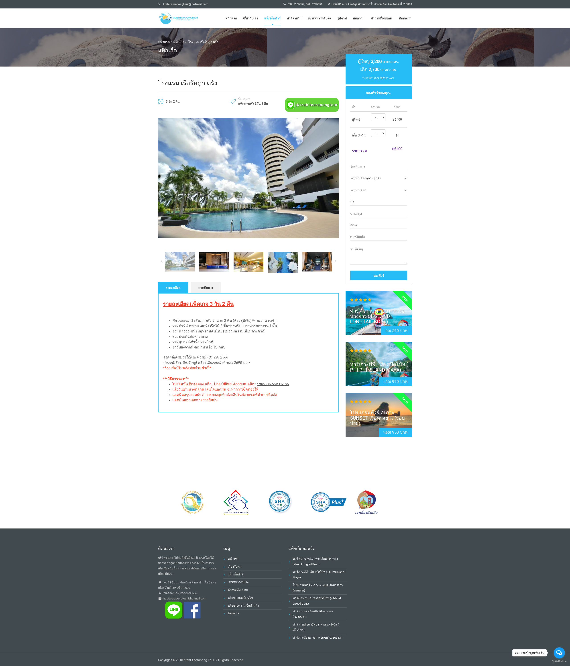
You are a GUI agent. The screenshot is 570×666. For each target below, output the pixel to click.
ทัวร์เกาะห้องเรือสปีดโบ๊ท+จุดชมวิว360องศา (313, 614)
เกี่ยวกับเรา (250, 18)
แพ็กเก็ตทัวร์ (272, 18)
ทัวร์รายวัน (294, 18)
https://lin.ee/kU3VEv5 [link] (273, 384)
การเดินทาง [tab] (205, 287)
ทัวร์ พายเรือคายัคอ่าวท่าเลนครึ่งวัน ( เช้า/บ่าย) (316, 627)
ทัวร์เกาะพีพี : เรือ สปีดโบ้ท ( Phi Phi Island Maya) (379, 367)
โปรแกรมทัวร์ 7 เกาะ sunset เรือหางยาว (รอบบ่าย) (377, 418)
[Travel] (179, 18)
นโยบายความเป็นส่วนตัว (243, 605)
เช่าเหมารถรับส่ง (319, 18)
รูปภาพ (342, 18)
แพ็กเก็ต (179, 42)
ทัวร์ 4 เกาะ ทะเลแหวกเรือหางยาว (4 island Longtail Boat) (377, 316)
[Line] (312, 104)
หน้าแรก (231, 18)
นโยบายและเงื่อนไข (240, 597)
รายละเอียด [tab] (173, 287)
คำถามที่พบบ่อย (381, 18)
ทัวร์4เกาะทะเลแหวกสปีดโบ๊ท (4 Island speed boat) (317, 601)
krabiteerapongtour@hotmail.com (184, 598)
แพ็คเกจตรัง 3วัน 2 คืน (253, 103)
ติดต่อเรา (405, 18)
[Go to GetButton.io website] (559, 661)
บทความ (358, 18)
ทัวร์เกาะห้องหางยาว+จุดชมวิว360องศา (317, 637)
